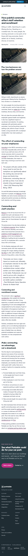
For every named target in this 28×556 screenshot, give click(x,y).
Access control (4, 504)
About (16, 515)
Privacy (3, 530)
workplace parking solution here (16, 428)
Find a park (18, 496)
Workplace (4, 499)
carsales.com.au (5, 420)
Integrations (4, 507)
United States (3, 548)
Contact (17, 523)
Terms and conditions (6, 532)
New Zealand (10, 548)
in (2, 552)
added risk (17, 109)
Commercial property (6, 501)
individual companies (9, 227)
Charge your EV (19, 506)
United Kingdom (22, 548)
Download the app (19, 509)
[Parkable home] (6, 6)
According (4, 147)
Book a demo (7, 465)
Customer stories (5, 515)
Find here (20, 1)
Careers (17, 518)
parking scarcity (21, 409)
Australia (16, 548)
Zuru (14, 420)
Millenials (19, 193)
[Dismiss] (26, 2)
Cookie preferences (16, 544)
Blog (2, 518)
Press (16, 520)
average (3, 156)
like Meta (4, 253)
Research (4, 213)
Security (3, 535)
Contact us (19, 465)
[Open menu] (25, 6)
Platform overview (5, 496)
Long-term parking (19, 499)
